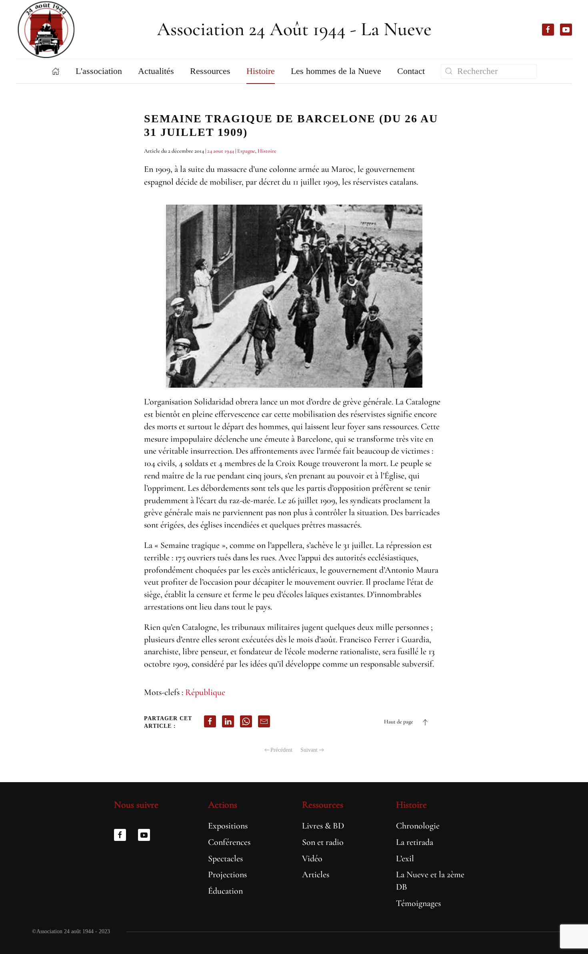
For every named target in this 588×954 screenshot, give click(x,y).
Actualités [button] (156, 71)
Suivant (309, 750)
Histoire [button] (260, 71)
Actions (222, 805)
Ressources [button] (210, 71)
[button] (425, 722)
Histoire (267, 150)
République (205, 692)
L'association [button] (99, 71)
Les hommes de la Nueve (336, 71)
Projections (227, 874)
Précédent (281, 750)
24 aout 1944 (220, 150)
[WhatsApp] (246, 721)
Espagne (246, 150)
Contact (411, 71)
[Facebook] (210, 721)
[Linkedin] (228, 721)
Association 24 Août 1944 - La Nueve (294, 29)
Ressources (322, 805)
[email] (264, 721)
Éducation (225, 891)
